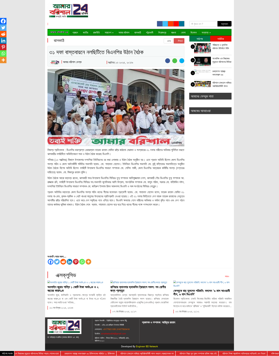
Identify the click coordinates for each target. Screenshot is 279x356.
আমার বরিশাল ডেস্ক (72, 62)
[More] (88, 262)
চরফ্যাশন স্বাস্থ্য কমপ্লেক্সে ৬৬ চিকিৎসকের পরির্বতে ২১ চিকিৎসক (221, 73)
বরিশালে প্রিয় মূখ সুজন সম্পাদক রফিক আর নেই (189, 353)
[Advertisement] (115, 230)
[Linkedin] (69, 262)
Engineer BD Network (147, 346)
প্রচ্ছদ (75, 32)
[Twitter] (57, 262)
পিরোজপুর (162, 32)
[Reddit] (63, 262)
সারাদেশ (108, 32)
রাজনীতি (96, 32)
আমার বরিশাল (124, 32)
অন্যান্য (205, 32)
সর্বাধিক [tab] (220, 39)
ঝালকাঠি (137, 32)
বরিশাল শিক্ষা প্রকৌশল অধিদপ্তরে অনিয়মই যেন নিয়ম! (235, 353)
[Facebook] (50, 262)
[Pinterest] (76, 262)
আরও (227, 276)
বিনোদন (194, 32)
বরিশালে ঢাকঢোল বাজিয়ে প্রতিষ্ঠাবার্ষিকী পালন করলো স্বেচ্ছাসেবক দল (221, 84)
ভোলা (183, 32)
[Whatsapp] (82, 262)
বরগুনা (173, 32)
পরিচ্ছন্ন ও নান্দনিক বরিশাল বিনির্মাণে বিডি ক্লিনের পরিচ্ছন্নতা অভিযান (220, 46)
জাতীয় (85, 32)
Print (180, 40)
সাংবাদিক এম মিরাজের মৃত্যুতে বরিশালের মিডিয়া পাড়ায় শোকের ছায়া (221, 60)
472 (169, 40)
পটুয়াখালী (149, 32)
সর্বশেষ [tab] (200, 39)
